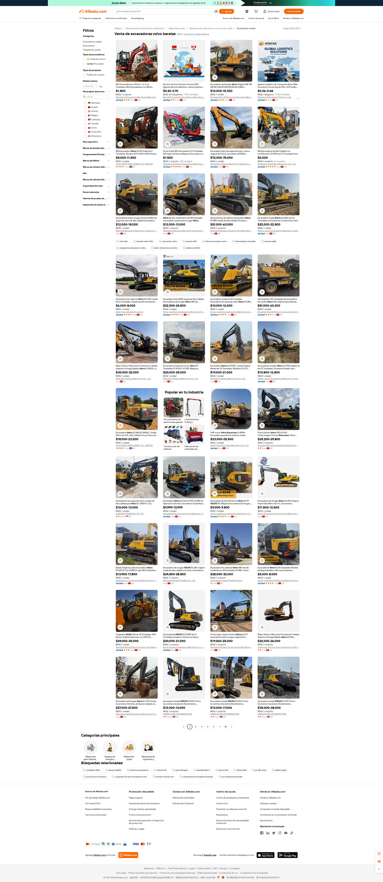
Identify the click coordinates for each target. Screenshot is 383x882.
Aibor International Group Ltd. (129, 312)
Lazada (191, 868)
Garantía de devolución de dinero (144, 803)
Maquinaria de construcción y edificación (145, 28)
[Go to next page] (231, 726)
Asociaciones (266, 820)
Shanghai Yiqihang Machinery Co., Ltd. (133, 378)
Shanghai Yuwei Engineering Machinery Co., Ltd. (137, 714)
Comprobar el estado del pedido (275, 809)
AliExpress (149, 868)
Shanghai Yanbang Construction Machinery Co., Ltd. (231, 231)
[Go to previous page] (183, 726)
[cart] (256, 12)
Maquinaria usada (177, 28)
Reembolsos (222, 815)
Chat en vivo (222, 803)
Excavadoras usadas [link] (246, 28)
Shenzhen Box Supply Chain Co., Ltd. (274, 97)
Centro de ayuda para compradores (232, 798)
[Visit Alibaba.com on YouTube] (286, 833)
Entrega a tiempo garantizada (142, 809)
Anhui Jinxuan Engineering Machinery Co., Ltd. (184, 647)
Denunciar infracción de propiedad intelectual (232, 821)
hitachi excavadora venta (216, 241)
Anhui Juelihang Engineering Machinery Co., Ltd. (184, 312)
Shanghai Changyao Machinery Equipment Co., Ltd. (184, 231)
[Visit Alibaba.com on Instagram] (280, 833)
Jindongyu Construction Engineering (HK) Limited (279, 647)
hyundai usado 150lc (144, 241)
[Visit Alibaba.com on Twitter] (274, 833)
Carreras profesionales (96, 815)
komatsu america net (165, 777)
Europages (235, 868)
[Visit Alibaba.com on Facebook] (262, 833)
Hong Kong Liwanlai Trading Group (226, 580)
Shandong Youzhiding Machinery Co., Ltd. (277, 164)
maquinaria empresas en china (133, 248)
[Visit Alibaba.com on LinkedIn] (268, 833)
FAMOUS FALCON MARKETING (177, 714)
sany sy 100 (223, 770)
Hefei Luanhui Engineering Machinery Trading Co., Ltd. (279, 231)
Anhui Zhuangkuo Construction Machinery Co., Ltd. (279, 513)
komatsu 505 (191, 241)
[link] (379, 853)
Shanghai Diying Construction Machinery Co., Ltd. (184, 513)
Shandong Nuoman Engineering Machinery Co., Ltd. (184, 164)
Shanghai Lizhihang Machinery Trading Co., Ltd (231, 164)
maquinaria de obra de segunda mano (131, 777)
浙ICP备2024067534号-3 (268, 877)
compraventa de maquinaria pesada (197, 777)
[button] (216, 11)
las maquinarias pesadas (232, 777)
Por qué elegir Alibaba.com (97, 798)
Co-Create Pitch (93, 803)
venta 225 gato (181, 770)
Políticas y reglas (136, 829)
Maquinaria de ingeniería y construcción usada (210, 28)
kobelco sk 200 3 (193, 248)
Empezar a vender (268, 803)
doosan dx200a (114, 770)
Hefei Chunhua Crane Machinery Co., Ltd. (229, 445)
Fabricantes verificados (183, 798)
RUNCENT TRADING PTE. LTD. (130, 513)
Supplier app (210, 855)
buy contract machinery (96, 777)
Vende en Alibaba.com (270, 798)
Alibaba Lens (99, 855)
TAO (215, 868)
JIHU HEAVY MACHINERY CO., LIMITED (134, 164)
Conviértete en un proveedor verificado (278, 815)
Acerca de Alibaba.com (96, 791)
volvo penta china (169, 241)
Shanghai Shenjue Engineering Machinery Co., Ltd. (279, 445)
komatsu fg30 (270, 241)
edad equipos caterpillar (245, 241)
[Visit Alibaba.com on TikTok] (292, 833)
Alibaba (118, 28)
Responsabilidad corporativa (98, 809)
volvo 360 (124, 241)
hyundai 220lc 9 (203, 770)
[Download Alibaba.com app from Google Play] (288, 855)
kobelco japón (281, 770)
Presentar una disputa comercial (231, 809)
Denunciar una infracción (228, 829)
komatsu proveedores (139, 770)
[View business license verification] (218, 877)
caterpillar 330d (93, 770)
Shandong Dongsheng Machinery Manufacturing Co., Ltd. (137, 97)
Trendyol (223, 868)
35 (226, 727)
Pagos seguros (136, 798)
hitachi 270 (162, 770)
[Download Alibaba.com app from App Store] (266, 855)
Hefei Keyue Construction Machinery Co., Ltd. (137, 580)
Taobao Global (203, 868)
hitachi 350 (242, 770)
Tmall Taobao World (177, 868)
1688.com (160, 868)
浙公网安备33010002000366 (240, 877)
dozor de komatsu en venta (165, 248)
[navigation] (96, 378)
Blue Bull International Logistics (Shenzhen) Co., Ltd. (184, 97)
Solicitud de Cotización (183, 803)
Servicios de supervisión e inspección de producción (146, 821)
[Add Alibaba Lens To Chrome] (128, 855)
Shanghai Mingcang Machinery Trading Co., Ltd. (137, 231)
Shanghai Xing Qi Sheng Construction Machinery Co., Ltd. (231, 97)
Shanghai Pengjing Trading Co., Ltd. (179, 580)
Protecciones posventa (140, 815)
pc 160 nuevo (260, 770)
